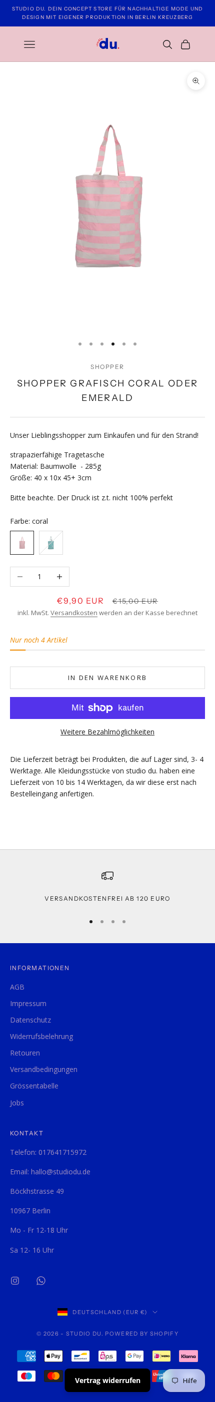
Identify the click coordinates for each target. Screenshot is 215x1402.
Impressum (28, 1003)
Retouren (25, 1052)
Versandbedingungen (44, 1069)
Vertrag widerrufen (107, 1380)
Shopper (107, 366)
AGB (17, 987)
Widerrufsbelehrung (41, 1036)
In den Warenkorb (107, 677)
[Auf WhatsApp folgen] (41, 1281)
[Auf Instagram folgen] (15, 1281)
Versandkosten (74, 612)
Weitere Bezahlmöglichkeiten (107, 731)
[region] (107, 887)
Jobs (17, 1102)
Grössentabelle (34, 1085)
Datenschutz (30, 1020)
